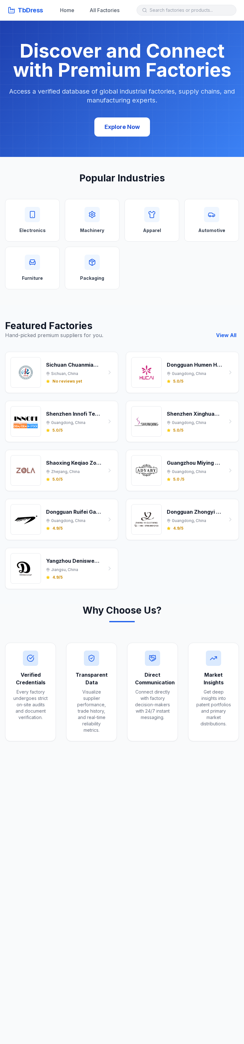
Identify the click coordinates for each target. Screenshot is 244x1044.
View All (226, 335)
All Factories (104, 10)
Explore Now (122, 126)
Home (67, 10)
